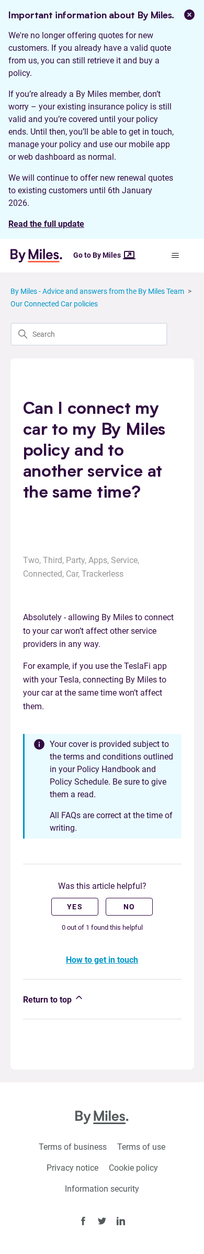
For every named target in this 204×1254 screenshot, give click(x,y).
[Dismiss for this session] (189, 14)
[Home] (40, 255)
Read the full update (46, 224)
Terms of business (73, 1147)
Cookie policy (133, 1168)
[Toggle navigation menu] (175, 255)
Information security (102, 1189)
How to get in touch (102, 960)
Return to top (48, 1000)
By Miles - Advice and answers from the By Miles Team (97, 291)
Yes (75, 907)
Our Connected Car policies (54, 304)
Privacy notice (72, 1168)
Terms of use (141, 1147)
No (129, 907)
